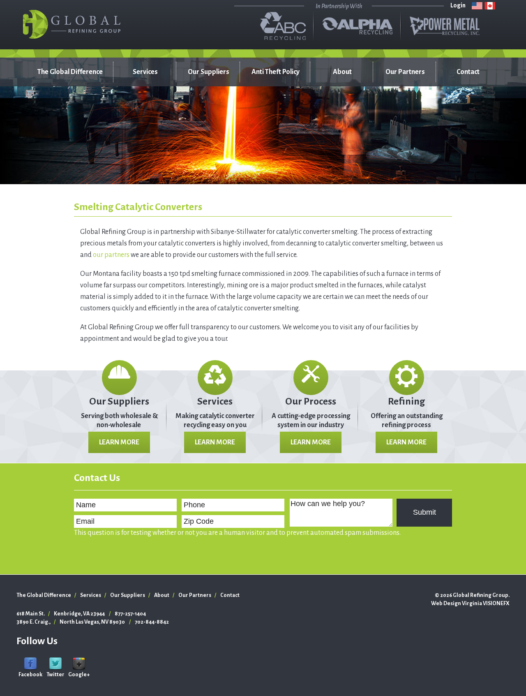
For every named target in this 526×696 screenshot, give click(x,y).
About (342, 72)
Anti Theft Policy (275, 72)
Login (458, 5)
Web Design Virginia (456, 603)
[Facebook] (30, 663)
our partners (111, 255)
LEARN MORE (119, 442)
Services (145, 72)
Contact (468, 72)
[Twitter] (55, 663)
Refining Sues (144, 109)
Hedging (138, 166)
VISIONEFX (496, 603)
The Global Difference (70, 72)
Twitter (55, 675)
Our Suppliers (208, 72)
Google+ (79, 675)
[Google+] (78, 663)
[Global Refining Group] (71, 24)
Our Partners (405, 72)
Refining (406, 401)
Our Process (310, 401)
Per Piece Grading (137, 129)
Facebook (30, 675)
